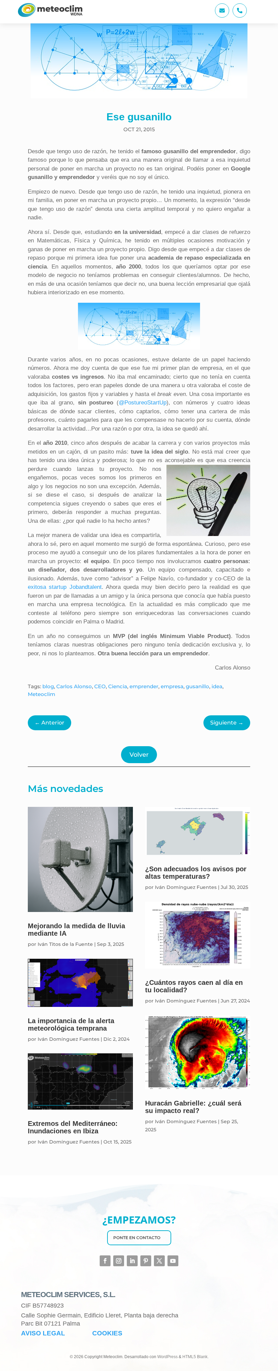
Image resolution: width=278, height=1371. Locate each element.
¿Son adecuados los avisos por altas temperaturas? (195, 872)
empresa (172, 686)
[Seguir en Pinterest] (145, 1260)
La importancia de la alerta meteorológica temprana (71, 1024)
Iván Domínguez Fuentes (68, 1039)
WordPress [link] (167, 1356)
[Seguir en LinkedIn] (132, 1260)
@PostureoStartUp (142, 402)
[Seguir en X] (159, 1260)
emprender (144, 686)
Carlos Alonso (74, 686)
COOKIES (107, 1333)
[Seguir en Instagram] (118, 1260)
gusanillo (197, 686)
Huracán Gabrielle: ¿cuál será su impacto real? (193, 1106)
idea (217, 686)
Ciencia (117, 686)
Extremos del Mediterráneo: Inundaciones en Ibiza (73, 1127)
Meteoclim (41, 694)
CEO (100, 686)
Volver (139, 754)
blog (48, 686)
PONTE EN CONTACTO (136, 1237)
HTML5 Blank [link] (194, 1356)
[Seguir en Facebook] (105, 1260)
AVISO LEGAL (43, 1333)
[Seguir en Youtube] (172, 1260)
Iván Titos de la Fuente (65, 944)
